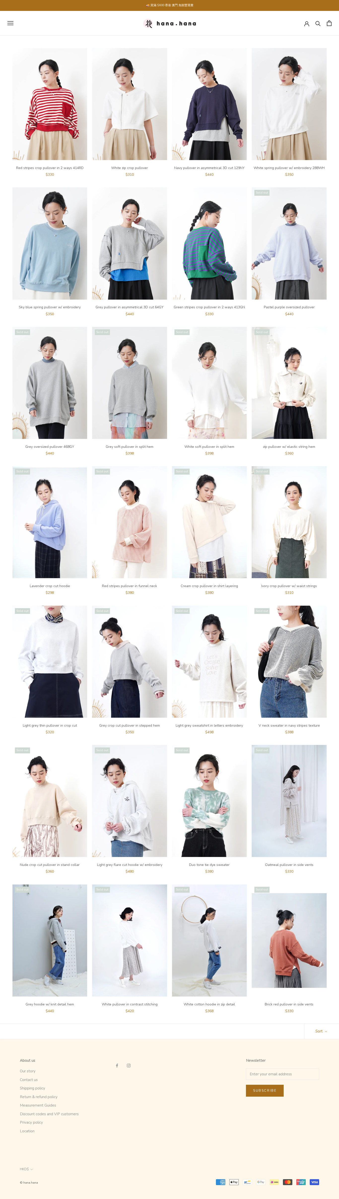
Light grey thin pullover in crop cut (50, 725)
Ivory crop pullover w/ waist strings (289, 586)
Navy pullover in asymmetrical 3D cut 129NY (209, 168)
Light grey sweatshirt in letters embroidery (209, 725)
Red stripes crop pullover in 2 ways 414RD (50, 168)
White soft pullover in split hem (209, 446)
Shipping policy (32, 1088)
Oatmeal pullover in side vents (289, 864)
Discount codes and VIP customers (49, 1114)
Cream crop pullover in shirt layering (209, 586)
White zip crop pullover (129, 168)
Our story (27, 1071)
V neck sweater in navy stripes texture (289, 725)
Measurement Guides (38, 1105)
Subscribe (264, 1090)
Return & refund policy (39, 1096)
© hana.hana (29, 1183)
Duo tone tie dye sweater (209, 864)
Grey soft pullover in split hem (129, 446)
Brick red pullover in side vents (289, 1004)
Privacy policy (31, 1122)
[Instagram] (129, 1065)
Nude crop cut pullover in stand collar (50, 864)
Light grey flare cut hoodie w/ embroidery (129, 864)
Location (27, 1131)
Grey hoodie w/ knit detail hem (50, 1004)
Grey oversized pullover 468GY (49, 446)
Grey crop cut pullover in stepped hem (129, 725)
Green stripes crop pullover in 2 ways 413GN (209, 307)
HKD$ (24, 1169)
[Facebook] (117, 1065)
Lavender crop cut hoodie (50, 586)
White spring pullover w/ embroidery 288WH (289, 168)
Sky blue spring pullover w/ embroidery (50, 307)
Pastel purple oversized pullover (289, 307)
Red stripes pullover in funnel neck (129, 586)
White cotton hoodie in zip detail (209, 1004)
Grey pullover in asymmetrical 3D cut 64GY (130, 307)
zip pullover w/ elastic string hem (289, 446)
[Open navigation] (10, 23)
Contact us (29, 1079)
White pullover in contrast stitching (130, 1004)
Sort (319, 1031)
